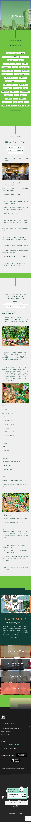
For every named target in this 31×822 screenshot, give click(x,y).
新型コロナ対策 (6, 102)
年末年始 (9, 98)
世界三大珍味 (5, 91)
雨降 (27, 105)
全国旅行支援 (14, 91)
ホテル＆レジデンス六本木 (10, 84)
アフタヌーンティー (7, 70)
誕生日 (20, 105)
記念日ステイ (13, 105)
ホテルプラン (23, 84)
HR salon (20, 60)
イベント (17, 70)
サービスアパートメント (11, 77)
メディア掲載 (7, 88)
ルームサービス (17, 88)
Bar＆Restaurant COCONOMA (10, 56)
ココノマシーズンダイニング (21, 74)
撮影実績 (22, 98)
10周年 (8, 53)
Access (3, 734)
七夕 (26, 88)
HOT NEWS (11, 60)
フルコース (22, 77)
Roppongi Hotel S (24, 67)
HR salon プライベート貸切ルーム (12, 63)
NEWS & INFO (6, 67)
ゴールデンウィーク (7, 74)
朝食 (21, 102)
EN (24, 2)
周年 (16, 95)
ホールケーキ (22, 81)
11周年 (15, 53)
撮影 (15, 98)
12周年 (22, 53)
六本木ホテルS (8, 95)
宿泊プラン (23, 95)
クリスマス (25, 70)
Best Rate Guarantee (10, 770)
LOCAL (24, 63)
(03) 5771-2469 (13, 744)
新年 (15, 102)
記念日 (4, 105)
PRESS (14, 67)
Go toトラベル (24, 56)
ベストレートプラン (10, 81)
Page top (29, 726)
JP (23, 2)
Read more (13, 637)
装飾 (27, 102)
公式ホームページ (25, 91)
